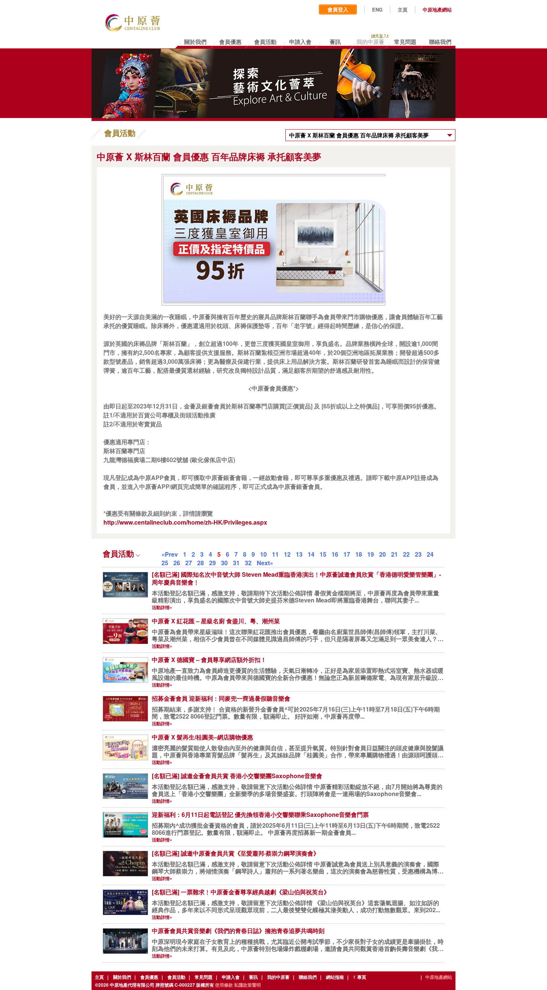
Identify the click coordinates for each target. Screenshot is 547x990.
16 (335, 554)
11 (275, 554)
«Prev (169, 554)
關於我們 (122, 977)
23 (418, 554)
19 (370, 554)
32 (248, 562)
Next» (265, 562)
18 (358, 554)
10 (263, 554)
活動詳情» (162, 607)
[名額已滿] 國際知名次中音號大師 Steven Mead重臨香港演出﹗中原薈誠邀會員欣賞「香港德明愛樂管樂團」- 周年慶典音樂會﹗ (296, 578)
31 (236, 562)
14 (311, 554)
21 (394, 554)
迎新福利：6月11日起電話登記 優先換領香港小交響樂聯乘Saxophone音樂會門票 (260, 814)
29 (212, 562)
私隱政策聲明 (247, 984)
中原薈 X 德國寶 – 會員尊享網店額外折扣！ (209, 659)
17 (346, 554)
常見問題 (203, 977)
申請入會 (231, 977)
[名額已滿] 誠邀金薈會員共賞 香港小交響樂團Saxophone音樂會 (237, 775)
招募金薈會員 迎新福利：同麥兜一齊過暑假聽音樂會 (221, 698)
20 (382, 554)
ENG (377, 9)
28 (200, 562)
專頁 (361, 977)
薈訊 (253, 977)
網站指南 (335, 977)
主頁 (402, 9)
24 (430, 554)
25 (164, 562)
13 (299, 554)
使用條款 (224, 984)
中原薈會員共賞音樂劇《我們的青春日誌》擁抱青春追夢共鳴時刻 (238, 930)
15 (323, 554)
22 (406, 554)
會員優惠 (149, 977)
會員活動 (176, 977)
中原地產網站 (437, 9)
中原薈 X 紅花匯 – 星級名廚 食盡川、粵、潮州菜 (216, 621)
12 (287, 554)
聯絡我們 (308, 977)
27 (188, 562)
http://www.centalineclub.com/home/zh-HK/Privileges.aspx (185, 522)
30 (224, 562)
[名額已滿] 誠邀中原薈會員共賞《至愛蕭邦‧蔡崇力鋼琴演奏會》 (235, 853)
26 (176, 562)
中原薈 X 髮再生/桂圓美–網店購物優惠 (202, 737)
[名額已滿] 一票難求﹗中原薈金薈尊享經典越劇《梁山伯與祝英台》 (241, 892)
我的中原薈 (278, 977)
